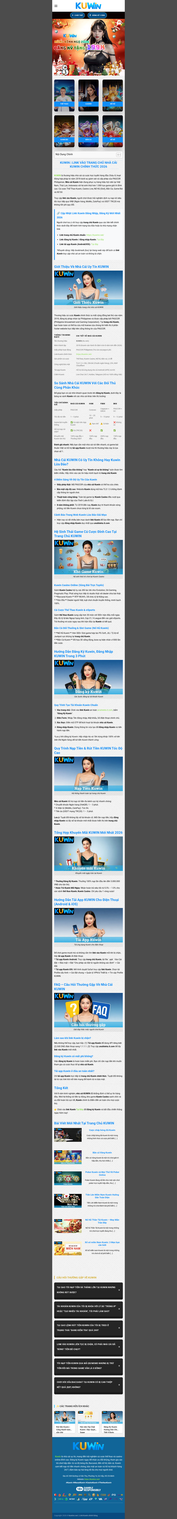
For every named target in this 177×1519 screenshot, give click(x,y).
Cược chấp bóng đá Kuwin (102, 1130)
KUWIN (57, 175)
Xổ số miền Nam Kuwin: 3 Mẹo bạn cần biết (102, 1243)
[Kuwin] (88, 6)
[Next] (123, 1138)
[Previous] (54, 1138)
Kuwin (58, 1456)
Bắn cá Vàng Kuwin (102, 1152)
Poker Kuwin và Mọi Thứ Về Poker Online (102, 1173)
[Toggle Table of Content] (117, 155)
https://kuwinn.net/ (95, 235)
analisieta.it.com (105, 710)
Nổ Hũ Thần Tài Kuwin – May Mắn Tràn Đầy (102, 1221)
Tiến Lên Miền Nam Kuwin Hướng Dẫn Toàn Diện (102, 1196)
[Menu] (56, 5)
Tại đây (100, 239)
